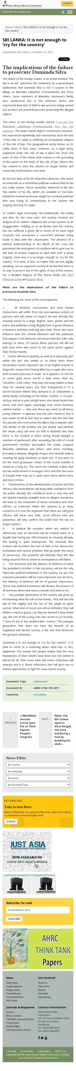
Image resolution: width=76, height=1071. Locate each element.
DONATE (67, 3)
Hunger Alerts (13, 989)
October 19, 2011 (43, 52)
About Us (42, 982)
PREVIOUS (10, 722)
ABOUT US (60, 1051)
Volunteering (44, 997)
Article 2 (10, 1012)
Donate (41, 989)
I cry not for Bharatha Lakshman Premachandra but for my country (38, 126)
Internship (43, 993)
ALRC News (11, 1000)
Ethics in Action (13, 1015)
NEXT (45, 719)
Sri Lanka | (25, 52)
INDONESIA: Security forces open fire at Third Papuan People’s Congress (28, 726)
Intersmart (52, 1057)
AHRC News (12, 982)
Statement (9, 52)
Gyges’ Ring (34, 279)
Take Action (44, 986)
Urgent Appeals (14, 986)
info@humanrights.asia (18, 11)
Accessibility (26, 1051)
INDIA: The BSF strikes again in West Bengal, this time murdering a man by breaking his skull (62, 730)
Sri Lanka (39, 694)
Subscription (44, 1051)
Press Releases (13, 993)
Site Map (11, 1051)
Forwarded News (14, 997)
